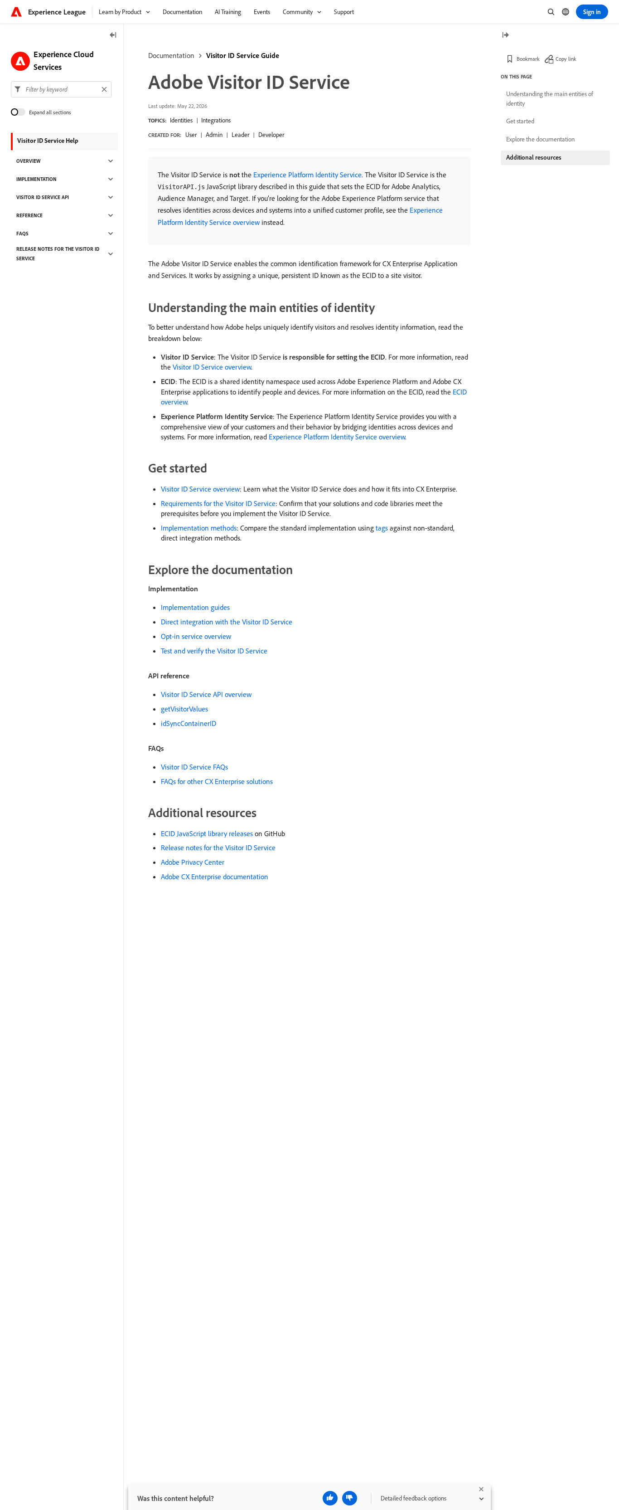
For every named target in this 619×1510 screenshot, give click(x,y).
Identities (181, 120)
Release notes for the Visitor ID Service (218, 847)
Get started (520, 121)
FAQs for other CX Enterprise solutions (217, 781)
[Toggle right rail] (505, 35)
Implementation (36, 179)
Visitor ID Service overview (212, 366)
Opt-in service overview (196, 636)
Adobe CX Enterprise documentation (214, 876)
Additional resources (533, 157)
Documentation (171, 55)
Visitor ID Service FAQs (194, 766)
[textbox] (61, 89)
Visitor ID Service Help (47, 140)
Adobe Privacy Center (192, 862)
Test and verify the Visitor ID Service (214, 650)
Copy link (566, 58)
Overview (28, 161)
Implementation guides (195, 607)
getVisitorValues (184, 708)
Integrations (216, 120)
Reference (29, 215)
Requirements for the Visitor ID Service (218, 503)
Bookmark (528, 58)
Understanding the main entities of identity (549, 98)
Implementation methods (199, 527)
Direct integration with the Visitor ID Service (226, 621)
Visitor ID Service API (42, 197)
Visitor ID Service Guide (242, 55)
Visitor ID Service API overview (206, 694)
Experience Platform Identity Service (307, 174)
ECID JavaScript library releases (207, 833)
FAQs (22, 233)
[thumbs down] (349, 1498)
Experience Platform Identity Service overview (337, 436)
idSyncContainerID (188, 723)
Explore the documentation (540, 139)
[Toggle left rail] (113, 35)
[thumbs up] (330, 1498)
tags (382, 527)
